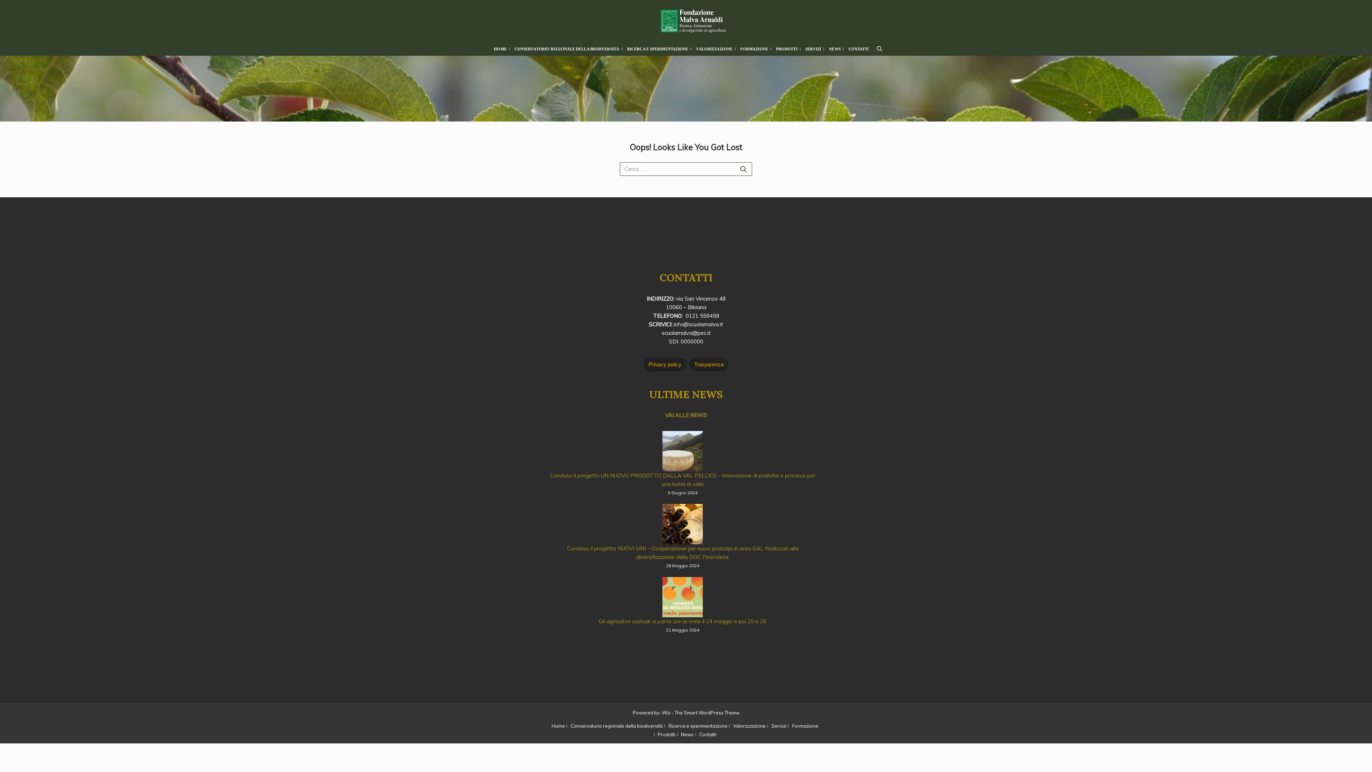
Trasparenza (709, 364)
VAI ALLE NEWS (686, 415)
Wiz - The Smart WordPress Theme (701, 713)
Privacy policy (664, 364)
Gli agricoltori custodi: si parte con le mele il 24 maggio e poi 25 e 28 (682, 621)
